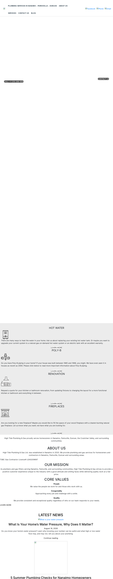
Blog (33, 13)
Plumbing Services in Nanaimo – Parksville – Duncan (32, 6)
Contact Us (23, 13)
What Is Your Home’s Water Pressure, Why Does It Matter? (50, 524)
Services (12, 13)
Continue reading (51, 538)
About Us (63, 6)
